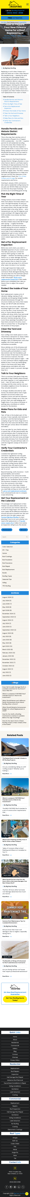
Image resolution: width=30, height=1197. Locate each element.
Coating (15, 1095)
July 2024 (5, 623)
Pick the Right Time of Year (13, 104)
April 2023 (5, 646)
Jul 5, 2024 (7, 917)
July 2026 (5, 601)
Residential (15, 1042)
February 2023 (7, 653)
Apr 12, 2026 (7, 835)
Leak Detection (15, 1092)
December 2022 (7, 659)
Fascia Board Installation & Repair (15, 1083)
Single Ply (15, 1152)
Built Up (15, 1141)
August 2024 (6, 620)
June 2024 (5, 627)
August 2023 (6, 633)
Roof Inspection (15, 1109)
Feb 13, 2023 (7, 957)
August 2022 (6, 669)
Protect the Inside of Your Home (15, 111)
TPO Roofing (6, 586)
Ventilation (15, 1089)
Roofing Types (7, 576)
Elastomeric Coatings (15, 1130)
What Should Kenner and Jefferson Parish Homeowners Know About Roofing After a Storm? (13, 702)
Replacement (15, 1068)
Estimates (15, 18)
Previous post (7, 529)
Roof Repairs (15, 1071)
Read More (5, 773)
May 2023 (5, 643)
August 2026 (6, 597)
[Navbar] (27, 4)
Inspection (15, 1074)
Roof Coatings (7, 556)
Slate (15, 1155)
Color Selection (7, 547)
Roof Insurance (7, 563)
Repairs (15, 1106)
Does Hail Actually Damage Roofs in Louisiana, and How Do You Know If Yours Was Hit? (14, 688)
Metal (15, 1149)
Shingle (15, 1138)
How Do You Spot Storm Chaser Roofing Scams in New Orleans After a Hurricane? (14, 722)
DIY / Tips (5, 550)
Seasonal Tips (7, 579)
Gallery (15, 1048)
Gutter (4, 553)
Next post (23, 529)
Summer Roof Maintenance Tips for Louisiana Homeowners (13, 922)
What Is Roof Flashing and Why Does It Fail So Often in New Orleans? (14, 840)
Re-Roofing (15, 1124)
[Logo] (15, 4)
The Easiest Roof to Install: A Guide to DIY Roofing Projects (14, 759)
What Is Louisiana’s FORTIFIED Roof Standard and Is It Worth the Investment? (14, 695)
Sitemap (15, 1057)
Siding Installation (15, 1086)
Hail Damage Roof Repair (15, 1077)
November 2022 (7, 662)
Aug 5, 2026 (7, 794)
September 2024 (8, 617)
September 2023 (8, 630)
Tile (15, 1158)
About (15, 1040)
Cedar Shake (15, 1144)
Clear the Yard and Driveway (13, 113)
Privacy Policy (15, 1060)
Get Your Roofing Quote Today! (15, 999)
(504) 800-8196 (15, 13)
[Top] (26, 1193)
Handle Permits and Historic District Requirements (13, 100)
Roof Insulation (7, 560)
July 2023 (5, 636)
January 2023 (7, 656)
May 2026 (5, 607)
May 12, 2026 (7, 875)
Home (15, 1037)
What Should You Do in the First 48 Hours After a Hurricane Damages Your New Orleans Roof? (14, 881)
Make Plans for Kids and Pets (13, 118)
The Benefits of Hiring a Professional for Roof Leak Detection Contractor (14, 961)
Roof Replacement (8, 570)
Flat (15, 1147)
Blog (15, 1051)
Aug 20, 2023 (7, 754)
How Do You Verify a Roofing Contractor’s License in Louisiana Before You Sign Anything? (13, 716)
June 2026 (5, 604)
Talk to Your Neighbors (11, 116)
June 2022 (5, 676)
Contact (15, 1054)
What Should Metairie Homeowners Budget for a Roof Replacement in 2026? (14, 709)
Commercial (15, 1045)
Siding (4, 583)
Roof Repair (6, 566)
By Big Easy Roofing (9, 68)
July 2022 (5, 672)
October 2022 (7, 666)
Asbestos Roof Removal (15, 1080)
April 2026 (5, 610)
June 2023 (5, 640)
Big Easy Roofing (19, 1193)
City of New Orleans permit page (13, 177)
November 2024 (7, 614)
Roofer (4, 573)
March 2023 (6, 649)
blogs (15, 682)
